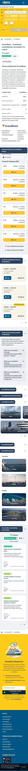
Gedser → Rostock (19, 166)
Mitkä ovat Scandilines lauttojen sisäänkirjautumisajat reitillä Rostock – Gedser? (13, 353)
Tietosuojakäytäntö (16, 699)
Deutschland (22, 431)
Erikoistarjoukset (7, 729)
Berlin (10, 416)
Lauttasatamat (7, 724)
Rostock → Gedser (19, 179)
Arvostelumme (7, 727)
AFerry (4, 713)
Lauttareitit (5, 722)
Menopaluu (4, 9)
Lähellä (23, 767)
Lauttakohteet (6, 717)
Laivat (4, 732)
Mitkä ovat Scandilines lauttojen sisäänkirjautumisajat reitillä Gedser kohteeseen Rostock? (13, 363)
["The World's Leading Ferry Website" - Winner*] (6, 3)
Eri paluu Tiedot (19, 9)
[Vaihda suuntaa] (26, 12)
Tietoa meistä (6, 744)
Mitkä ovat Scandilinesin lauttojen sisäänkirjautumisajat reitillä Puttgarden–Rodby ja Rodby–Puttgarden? (13, 375)
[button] (14, 157)
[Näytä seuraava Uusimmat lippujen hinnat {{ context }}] (25, 322)
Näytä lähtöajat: (6, 154)
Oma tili (4, 739)
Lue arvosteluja (7, 61)
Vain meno (11, 9)
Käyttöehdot (6, 747)
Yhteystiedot (6, 742)
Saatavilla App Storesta (6, 758)
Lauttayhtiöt (6, 719)
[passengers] (21, 436)
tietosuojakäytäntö (10, 767)
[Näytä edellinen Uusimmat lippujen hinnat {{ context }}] (22, 322)
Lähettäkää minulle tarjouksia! (15, 692)
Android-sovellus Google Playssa (6, 761)
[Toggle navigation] (23, 2)
